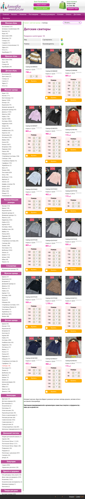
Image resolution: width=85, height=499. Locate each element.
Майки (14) (5, 231)
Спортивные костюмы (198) (10, 156)
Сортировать (47, 40)
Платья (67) (5, 354)
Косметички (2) (6, 406)
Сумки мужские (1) (8, 422)
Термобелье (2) (7, 165)
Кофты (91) (5, 338)
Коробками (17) (7, 52)
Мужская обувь (11, 56)
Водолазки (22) (6, 279)
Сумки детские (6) (7, 424)
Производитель (48, 44)
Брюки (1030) (6, 100)
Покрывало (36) (7, 448)
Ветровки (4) (6, 331)
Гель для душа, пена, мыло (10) (11, 475)
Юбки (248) (5, 191)
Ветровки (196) (6, 147)
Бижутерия (11, 462)
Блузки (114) (6, 206)
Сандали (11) (6, 43)
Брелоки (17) (6, 399)
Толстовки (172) (7, 248)
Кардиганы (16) (7, 345)
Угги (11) (4, 50)
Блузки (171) (6, 95)
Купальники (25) (7, 135)
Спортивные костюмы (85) (10, 241)
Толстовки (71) (6, 368)
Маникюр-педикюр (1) (9, 484)
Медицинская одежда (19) (10, 269)
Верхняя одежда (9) (8, 107)
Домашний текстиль (11, 433)
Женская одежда (11, 90)
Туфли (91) (5, 47)
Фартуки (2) (5, 179)
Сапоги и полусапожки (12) (10, 45)
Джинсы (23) (6, 286)
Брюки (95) (5, 324)
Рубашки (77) (6, 359)
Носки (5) (5, 300)
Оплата (68, 14)
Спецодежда (11, 266)
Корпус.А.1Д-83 (30, 69)
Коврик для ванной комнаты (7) (12, 436)
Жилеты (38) (6, 389)
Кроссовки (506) (7, 59)
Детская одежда (11, 320)
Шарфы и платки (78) (8, 184)
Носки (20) (5, 142)
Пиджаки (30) (6, 236)
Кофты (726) (6, 116)
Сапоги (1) (5, 81)
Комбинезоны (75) (8, 130)
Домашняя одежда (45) (9, 109)
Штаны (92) (5, 384)
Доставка (77, 14)
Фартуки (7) (5, 375)
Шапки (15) (5, 377)
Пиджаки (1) (6, 356)
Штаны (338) (6, 257)
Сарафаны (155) (7, 163)
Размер (26, 44)
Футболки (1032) (7, 250)
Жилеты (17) (6, 288)
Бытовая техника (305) (9, 494)
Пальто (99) (5, 151)
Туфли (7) (5, 83)
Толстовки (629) (7, 172)
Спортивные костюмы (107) (10, 305)
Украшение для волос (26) (10, 467)
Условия (60, 14)
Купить (34, 81)
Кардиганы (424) (7, 123)
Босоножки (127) (7, 26)
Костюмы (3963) (7, 121)
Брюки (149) (6, 208)
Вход (35, 1)
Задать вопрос (41, 5)
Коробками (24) (7, 66)
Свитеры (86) (6, 243)
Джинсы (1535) (6, 112)
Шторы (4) (5, 457)
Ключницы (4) (6, 408)
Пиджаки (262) (6, 149)
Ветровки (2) (6, 281)
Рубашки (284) (6, 238)
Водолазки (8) (6, 328)
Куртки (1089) (6, 119)
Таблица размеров (48, 14)
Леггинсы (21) (6, 347)
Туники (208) (6, 170)
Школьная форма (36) (8, 382)
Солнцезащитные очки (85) (10, 427)
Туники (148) (6, 245)
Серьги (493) (6, 465)
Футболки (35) (6, 373)
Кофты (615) (6, 222)
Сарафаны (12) (6, 363)
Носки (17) (5, 352)
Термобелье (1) (7, 312)
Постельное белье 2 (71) (9, 443)
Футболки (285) (7, 314)
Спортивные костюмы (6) (10, 361)
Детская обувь (11, 71)
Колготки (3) (6, 333)
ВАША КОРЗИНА (72, 2)
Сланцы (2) (5, 79)
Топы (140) (5, 175)
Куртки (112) (6, 293)
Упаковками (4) (6, 195)
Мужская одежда (11, 273)
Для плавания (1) (7, 403)
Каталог (14, 14)
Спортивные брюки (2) (9, 307)
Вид (25, 40)
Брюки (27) (5, 277)
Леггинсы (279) (7, 137)
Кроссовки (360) (7, 36)
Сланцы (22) (6, 40)
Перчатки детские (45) (9, 413)
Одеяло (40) (6, 439)
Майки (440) (6, 140)
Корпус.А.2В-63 (70, 132)
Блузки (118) (6, 326)
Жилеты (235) (6, 217)
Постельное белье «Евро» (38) (11, 446)
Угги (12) (4, 86)
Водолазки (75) (6, 105)
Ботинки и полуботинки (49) (10, 29)
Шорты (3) (5, 380)
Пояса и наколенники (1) (9, 415)
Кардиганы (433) (7, 220)
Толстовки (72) (6, 309)
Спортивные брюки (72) (9, 161)
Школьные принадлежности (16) (12, 429)
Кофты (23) (5, 291)
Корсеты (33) (6, 133)
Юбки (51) (5, 386)
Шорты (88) (5, 316)
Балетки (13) (6, 31)
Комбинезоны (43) (8, 342)
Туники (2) (5, 370)
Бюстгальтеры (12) (7, 98)
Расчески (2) (6, 486)
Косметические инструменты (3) (12, 482)
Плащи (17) (5, 193)
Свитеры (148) (6, 158)
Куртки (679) (6, 224)
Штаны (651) (6, 189)
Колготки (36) (6, 128)
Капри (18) (5, 126)
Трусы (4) (5, 168)
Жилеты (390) (6, 114)
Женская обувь (11, 23)
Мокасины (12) (6, 38)
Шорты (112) (6, 255)
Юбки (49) (5, 259)
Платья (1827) (6, 144)
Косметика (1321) (7, 479)
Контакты (6, 18)
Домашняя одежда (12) (9, 215)
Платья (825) (6, 234)
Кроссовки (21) (6, 76)
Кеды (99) (5, 62)
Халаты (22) (5, 182)
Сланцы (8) (5, 64)
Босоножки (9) (6, 74)
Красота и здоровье (11, 471)
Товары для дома (11, 491)
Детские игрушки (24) (8, 401)
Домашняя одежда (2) (8, 284)
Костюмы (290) (6, 340)
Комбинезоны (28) (8, 229)
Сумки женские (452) (8, 420)
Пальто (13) (5, 262)
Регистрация (42, 1)
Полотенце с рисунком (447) (11, 453)
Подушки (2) (6, 450)
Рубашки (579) (6, 154)
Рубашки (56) (6, 302)
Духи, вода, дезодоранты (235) (11, 477)
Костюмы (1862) (7, 227)
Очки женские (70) (8, 410)
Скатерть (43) (6, 455)
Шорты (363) (6, 186)
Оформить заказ (73, 8)
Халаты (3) (5, 252)
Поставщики (33, 14)
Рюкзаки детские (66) (8, 417)
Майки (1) (5, 298)
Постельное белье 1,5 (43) (10, 441)
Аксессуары (11, 395)
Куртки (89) (5, 335)
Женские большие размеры (11, 201)
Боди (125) (5, 93)
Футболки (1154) (7, 177)
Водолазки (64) (6, 210)
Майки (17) (5, 349)
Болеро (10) (5, 102)
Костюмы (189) (6, 295)
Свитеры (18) (6, 366)
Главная (6, 14)
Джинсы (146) (6, 391)
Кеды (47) (5, 33)
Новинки (23, 14)
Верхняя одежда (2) (8, 213)
